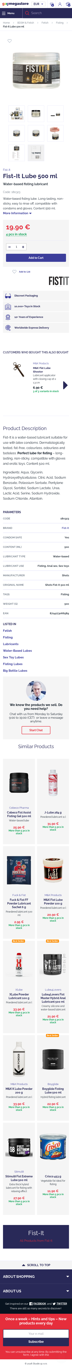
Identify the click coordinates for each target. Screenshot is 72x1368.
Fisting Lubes (12, 664)
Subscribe (36, 1342)
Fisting (59, 22)
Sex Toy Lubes (13, 657)
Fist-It (6, 169)
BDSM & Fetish (25, 22)
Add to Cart (36, 257)
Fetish (45, 22)
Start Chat (36, 730)
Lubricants (10, 644)
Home (6, 22)
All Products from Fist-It (36, 1241)
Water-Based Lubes (17, 651)
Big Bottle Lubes (15, 671)
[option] (36, 378)
